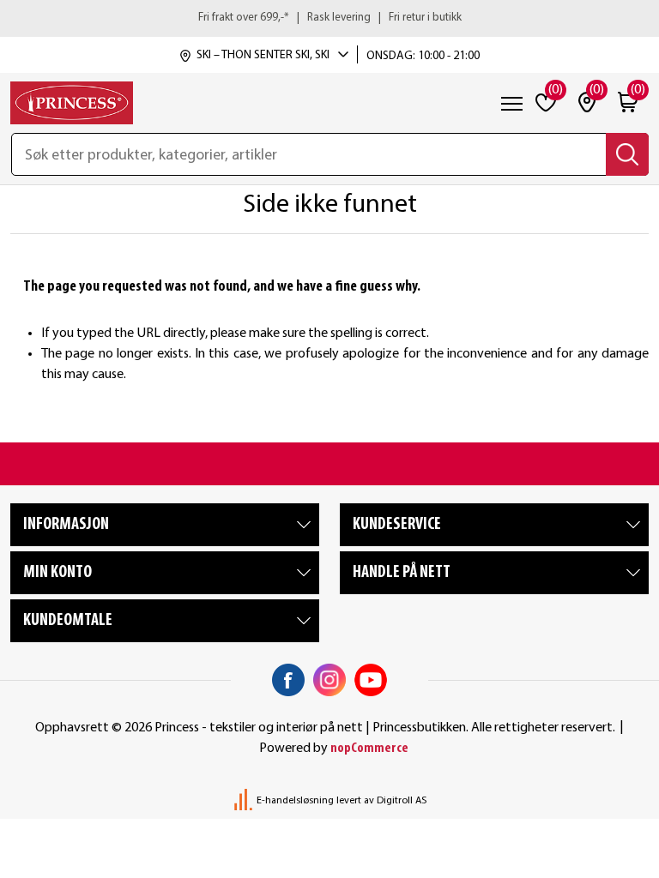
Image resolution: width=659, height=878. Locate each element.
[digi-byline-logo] (245, 801)
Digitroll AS (401, 801)
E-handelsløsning (295, 801)
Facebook (288, 680)
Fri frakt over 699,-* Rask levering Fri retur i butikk (330, 17)
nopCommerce (369, 748)
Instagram (329, 680)
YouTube (370, 680)
